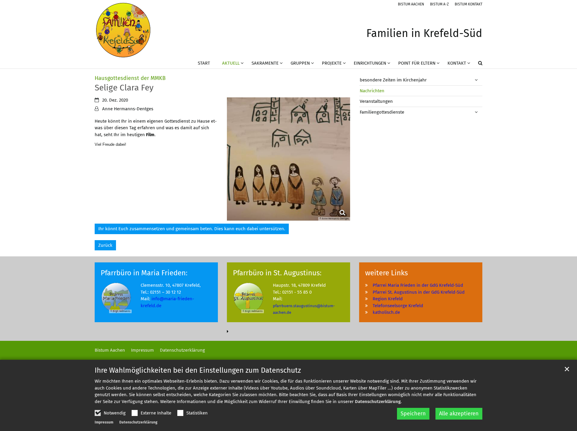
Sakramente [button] (265, 63)
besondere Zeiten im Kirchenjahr (393, 80)
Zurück (105, 245)
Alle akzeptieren (459, 413)
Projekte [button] (332, 63)
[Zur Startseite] (123, 30)
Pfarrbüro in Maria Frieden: (144, 273)
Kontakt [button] (456, 63)
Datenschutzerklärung (378, 401)
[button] (476, 64)
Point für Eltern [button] (416, 63)
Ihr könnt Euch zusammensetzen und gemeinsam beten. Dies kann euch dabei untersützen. (191, 228)
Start (204, 63)
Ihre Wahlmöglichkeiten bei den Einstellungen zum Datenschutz (198, 370)
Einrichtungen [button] (370, 63)
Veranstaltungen (376, 101)
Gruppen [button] (300, 63)
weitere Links (386, 273)
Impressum (104, 422)
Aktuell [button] (231, 63)
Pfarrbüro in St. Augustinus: (277, 273)
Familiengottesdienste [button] (382, 112)
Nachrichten (372, 90)
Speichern (413, 413)
